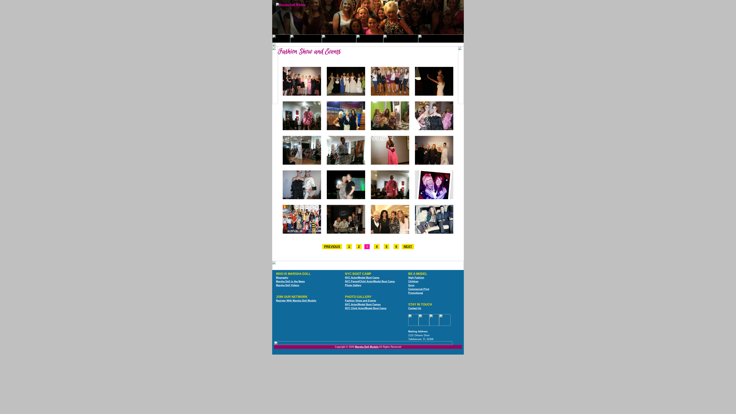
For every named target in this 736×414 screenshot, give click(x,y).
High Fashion (416, 277)
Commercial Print (418, 289)
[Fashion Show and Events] (302, 94)
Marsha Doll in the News (290, 281)
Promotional (415, 293)
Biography (282, 277)
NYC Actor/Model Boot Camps (363, 304)
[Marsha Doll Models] (291, 4)
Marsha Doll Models (367, 346)
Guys (411, 285)
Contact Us (414, 308)
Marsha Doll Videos (287, 285)
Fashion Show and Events (360, 300)
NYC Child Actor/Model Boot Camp (365, 308)
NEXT (408, 246)
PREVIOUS (332, 246)
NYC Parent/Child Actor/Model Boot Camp (370, 281)
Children (413, 281)
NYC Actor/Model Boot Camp (362, 277)
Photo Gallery (353, 285)
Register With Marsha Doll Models (296, 300)
